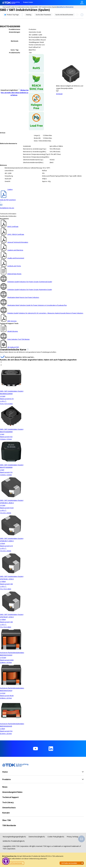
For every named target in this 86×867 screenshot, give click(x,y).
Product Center (28, 2)
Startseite (6, 7)
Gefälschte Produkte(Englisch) (14, 841)
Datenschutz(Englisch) (37, 837)
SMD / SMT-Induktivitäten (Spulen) (46, 7)
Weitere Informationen (13, 863)
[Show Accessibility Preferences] (6, 861)
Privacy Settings (72, 837)
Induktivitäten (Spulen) (27, 7)
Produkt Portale (14, 7)
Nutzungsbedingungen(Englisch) (14, 837)
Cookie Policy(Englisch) (55, 837)
